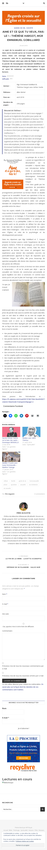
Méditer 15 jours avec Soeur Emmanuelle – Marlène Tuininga (10, 465)
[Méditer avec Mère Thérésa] (31, 432)
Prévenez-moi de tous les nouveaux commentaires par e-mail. (23, 667)
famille (13, 481)
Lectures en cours (17, 779)
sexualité (23, 485)
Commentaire (7, 631)
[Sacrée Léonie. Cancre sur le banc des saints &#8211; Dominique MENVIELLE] (11, 432)
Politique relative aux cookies (25, 841)
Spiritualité (24, 830)
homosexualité (34, 481)
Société (29, 28)
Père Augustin (9, 494)
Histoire (31, 830)
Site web (5, 614)
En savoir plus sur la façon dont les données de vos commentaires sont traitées (22, 687)
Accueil (5, 830)
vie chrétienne (33, 485)
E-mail (5, 604)
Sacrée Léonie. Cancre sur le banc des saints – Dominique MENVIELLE (10, 440)
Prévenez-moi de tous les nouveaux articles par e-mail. (23, 676)
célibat (6, 481)
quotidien (14, 485)
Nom (4, 594)
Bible (10, 830)
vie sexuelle (7, 488)
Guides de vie (19, 28)
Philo (36, 830)
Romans (41, 830)
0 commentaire (39, 494)
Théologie (16, 830)
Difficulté (5, 79)
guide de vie (22, 481)
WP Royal (29, 827)
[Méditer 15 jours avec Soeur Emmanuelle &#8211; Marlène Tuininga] (11, 457)
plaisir (5, 485)
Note (4, 76)
